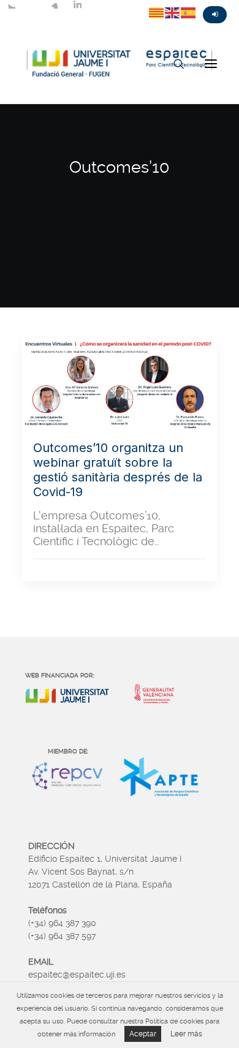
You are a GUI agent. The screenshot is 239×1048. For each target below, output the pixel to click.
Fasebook (33, 4)
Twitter (11, 4)
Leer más (186, 1034)
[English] (173, 12)
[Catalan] (157, 12)
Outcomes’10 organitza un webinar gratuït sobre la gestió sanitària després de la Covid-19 (117, 469)
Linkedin (77, 4)
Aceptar (142, 1034)
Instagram (55, 4)
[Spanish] (189, 12)
